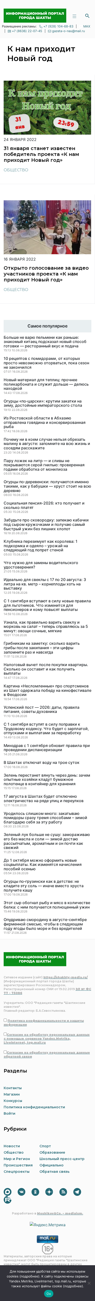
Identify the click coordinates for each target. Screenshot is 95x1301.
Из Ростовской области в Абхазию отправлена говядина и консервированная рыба (45, 422)
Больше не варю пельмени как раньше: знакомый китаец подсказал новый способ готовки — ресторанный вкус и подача (45, 341)
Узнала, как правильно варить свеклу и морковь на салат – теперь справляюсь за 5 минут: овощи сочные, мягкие (46, 626)
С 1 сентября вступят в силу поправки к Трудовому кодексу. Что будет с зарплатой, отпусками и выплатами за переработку (46, 728)
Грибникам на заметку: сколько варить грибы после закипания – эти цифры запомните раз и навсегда (42, 647)
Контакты (13, 1088)
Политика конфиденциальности (34, 1107)
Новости (12, 1146)
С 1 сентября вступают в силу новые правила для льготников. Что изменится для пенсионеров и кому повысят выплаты (47, 605)
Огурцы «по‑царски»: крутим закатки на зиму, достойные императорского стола (43, 403)
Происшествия (18, 1165)
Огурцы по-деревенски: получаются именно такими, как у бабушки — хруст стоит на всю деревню (47, 486)
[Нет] (88, 1283)
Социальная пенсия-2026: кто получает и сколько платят (44, 505)
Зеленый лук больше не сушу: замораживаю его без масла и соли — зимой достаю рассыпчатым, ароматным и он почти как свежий (47, 841)
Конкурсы (13, 1101)
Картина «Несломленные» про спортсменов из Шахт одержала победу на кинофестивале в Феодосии (47, 690)
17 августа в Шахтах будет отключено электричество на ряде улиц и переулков (44, 798)
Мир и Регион (17, 1159)
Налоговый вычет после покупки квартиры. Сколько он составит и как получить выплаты (46, 669)
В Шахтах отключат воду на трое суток (41, 762)
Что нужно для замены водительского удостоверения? (41, 565)
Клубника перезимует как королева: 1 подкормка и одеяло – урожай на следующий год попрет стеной (40, 545)
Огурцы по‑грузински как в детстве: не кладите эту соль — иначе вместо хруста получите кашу (44, 885)
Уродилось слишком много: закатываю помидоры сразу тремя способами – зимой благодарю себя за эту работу (45, 817)
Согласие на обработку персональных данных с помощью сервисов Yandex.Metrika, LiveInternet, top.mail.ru (47, 1038)
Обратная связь (54, 1171)
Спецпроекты (16, 1171)
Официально (51, 1165)
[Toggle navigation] (74, 15)
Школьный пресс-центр (62, 1159)
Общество (16, 170)
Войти (9, 1113)
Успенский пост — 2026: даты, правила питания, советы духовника (41, 709)
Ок (49, 1294)
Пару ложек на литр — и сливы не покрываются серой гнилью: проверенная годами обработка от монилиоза (44, 465)
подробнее (29, 1276)
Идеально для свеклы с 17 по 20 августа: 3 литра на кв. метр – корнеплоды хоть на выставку (45, 584)
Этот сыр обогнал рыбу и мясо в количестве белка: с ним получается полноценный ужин (47, 905)
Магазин (12, 1094)
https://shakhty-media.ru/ (65, 977)
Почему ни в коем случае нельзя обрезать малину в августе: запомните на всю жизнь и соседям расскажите (47, 443)
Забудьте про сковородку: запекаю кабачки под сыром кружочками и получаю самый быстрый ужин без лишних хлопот (46, 524)
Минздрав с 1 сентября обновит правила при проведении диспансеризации (47, 748)
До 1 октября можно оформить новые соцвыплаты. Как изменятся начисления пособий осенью (43, 864)
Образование (52, 1152)
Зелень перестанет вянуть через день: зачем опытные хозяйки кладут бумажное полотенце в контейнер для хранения (47, 779)
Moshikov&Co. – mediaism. (60, 1213)
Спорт (45, 1146)
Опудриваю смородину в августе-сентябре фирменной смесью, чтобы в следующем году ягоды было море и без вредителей (45, 924)
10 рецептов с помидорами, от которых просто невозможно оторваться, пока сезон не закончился (46, 362)
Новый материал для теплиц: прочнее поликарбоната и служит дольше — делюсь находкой (46, 384)
